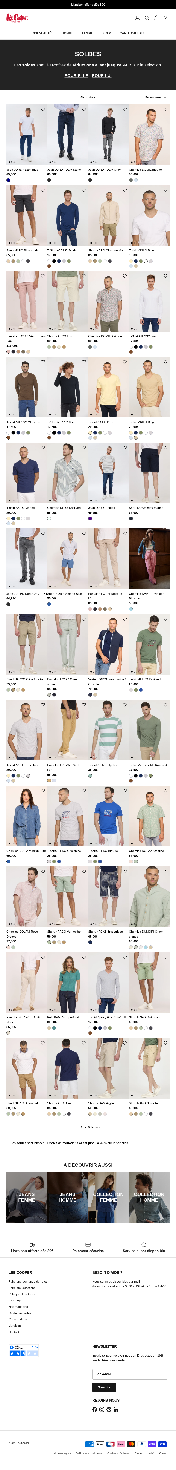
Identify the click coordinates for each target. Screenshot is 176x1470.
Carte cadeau (18, 1319)
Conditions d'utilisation (118, 1453)
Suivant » (94, 1127)
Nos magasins (18, 1306)
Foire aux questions (22, 1287)
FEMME (87, 33)
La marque (16, 1300)
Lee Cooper (23, 1443)
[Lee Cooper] (17, 18)
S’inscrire (104, 1387)
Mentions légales (62, 1453)
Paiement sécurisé (144, 1453)
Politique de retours (22, 1294)
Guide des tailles (20, 1313)
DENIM (106, 33)
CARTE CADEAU (132, 33)
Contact (14, 1332)
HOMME (67, 33)
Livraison (15, 1325)
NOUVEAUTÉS (43, 33)
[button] (43, 109)
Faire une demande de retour (29, 1281)
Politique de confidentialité (89, 1453)
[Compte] (136, 18)
